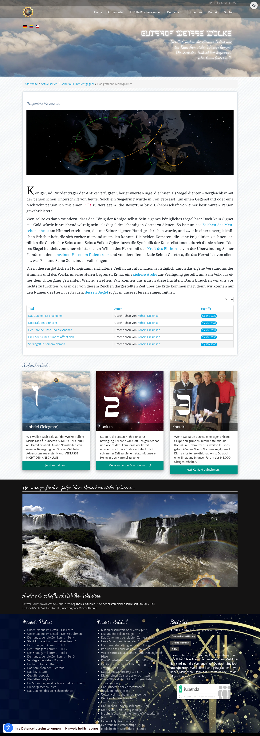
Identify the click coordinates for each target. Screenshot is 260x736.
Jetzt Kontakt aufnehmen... (204, 469)
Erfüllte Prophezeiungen (145, 12)
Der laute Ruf (175, 12)
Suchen (229, 12)
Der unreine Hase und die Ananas (50, 330)
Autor (118, 308)
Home (98, 12)
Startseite (31, 84)
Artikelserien (116, 12)
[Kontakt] (204, 401)
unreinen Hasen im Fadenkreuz (81, 254)
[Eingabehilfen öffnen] (8, 727)
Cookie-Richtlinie (181, 642)
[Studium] (129, 401)
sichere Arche (145, 274)
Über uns (196, 12)
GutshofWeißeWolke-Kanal (40, 608)
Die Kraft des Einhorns (42, 322)
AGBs (174, 649)
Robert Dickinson (148, 315)
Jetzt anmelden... (56, 465)
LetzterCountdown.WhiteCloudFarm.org (48, 604)
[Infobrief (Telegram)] (56, 401)
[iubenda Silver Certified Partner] (204, 691)
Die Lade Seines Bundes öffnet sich (51, 337)
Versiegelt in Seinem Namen (46, 344)
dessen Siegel (96, 292)
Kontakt (213, 12)
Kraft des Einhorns (163, 248)
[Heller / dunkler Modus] (254, 5)
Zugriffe (206, 308)
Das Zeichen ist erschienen (45, 315)
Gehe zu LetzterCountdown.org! (130, 465)
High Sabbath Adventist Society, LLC (212, 630)
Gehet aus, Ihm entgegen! (77, 84)
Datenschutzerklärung (183, 636)
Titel (31, 308)
